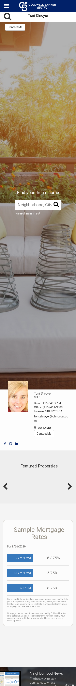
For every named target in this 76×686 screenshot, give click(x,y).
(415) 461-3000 (53, 407)
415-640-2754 (52, 403)
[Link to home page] (38, 6)
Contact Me (15, 27)
